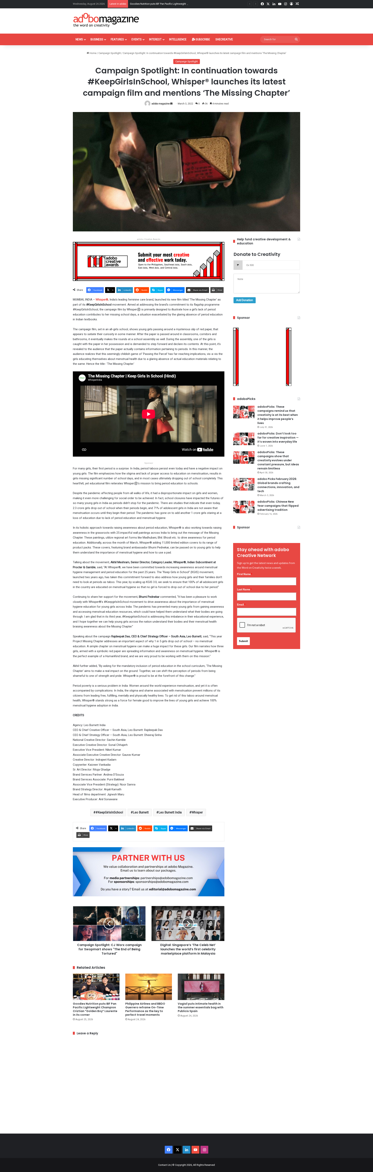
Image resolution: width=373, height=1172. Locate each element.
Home (92, 53)
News (79, 39)
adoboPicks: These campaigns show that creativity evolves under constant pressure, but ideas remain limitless (278, 460)
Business (97, 39)
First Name (244, 574)
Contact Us (164, 1164)
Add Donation (244, 300)
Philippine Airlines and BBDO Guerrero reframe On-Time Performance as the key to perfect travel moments (145, 1009)
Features (117, 39)
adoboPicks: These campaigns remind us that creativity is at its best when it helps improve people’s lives (277, 415)
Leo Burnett (141, 812)
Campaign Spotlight (109, 53)
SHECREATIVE (224, 39)
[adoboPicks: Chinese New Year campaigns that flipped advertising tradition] (243, 507)
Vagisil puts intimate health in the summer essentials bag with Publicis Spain (200, 1007)
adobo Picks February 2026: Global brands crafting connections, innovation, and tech (278, 485)
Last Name (244, 589)
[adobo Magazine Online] (106, 20)
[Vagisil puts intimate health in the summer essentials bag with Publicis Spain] (201, 987)
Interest (155, 39)
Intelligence (177, 39)
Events (137, 39)
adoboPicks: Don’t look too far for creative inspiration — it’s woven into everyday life (278, 438)
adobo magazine (161, 103)
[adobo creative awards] (148, 261)
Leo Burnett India (170, 812)
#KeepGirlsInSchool (109, 812)
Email (241, 604)
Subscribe (202, 39)
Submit (243, 641)
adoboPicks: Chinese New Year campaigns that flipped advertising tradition (278, 506)
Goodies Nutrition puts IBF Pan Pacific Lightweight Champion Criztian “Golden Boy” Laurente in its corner (95, 1009)
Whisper (197, 812)
